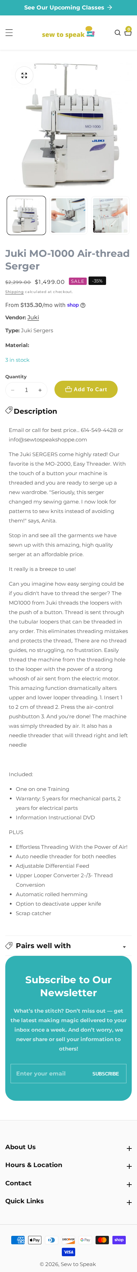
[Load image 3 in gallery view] (110, 215)
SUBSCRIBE (105, 1073)
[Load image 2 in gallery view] (68, 215)
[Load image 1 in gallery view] (26, 215)
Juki (33, 317)
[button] (68, 945)
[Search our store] (119, 32)
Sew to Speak (78, 1264)
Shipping (14, 291)
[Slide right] (129, 215)
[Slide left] (8, 215)
